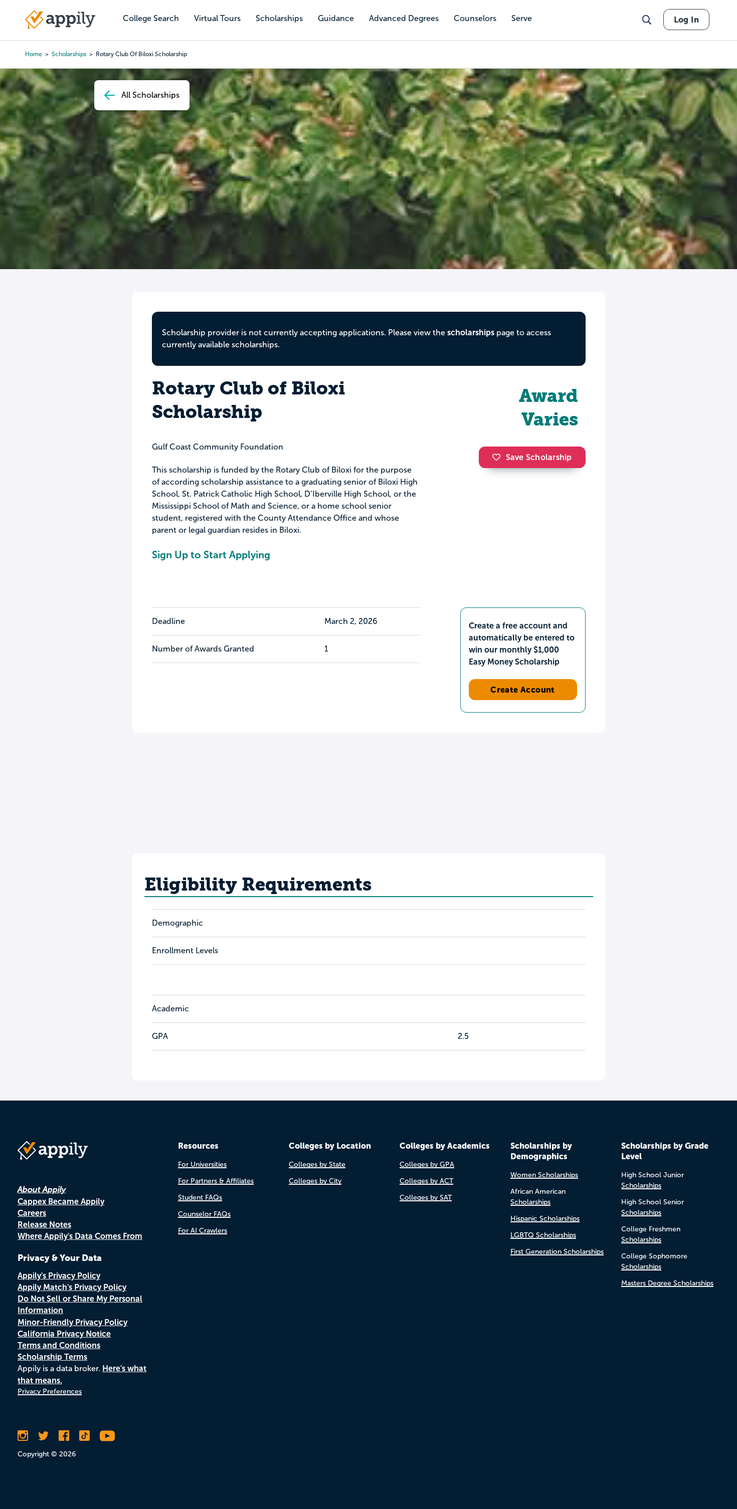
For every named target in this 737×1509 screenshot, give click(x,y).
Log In (686, 19)
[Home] (60, 19)
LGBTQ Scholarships (543, 1235)
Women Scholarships (544, 1175)
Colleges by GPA (427, 1164)
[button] (498, 457)
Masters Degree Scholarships (667, 1283)
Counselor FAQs (204, 1214)
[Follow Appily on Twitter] (43, 1435)
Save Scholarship (539, 457)
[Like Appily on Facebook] (64, 1435)
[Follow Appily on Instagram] (23, 1435)
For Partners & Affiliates (216, 1181)
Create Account (522, 689)
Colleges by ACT (426, 1181)
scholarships (69, 54)
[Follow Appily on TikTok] (84, 1435)
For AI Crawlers (202, 1230)
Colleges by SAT (426, 1197)
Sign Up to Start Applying (211, 554)
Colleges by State (317, 1164)
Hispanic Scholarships (545, 1218)
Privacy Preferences (50, 1391)
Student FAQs (200, 1197)
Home (33, 54)
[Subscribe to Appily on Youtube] (107, 1435)
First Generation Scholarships (557, 1251)
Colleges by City (315, 1181)
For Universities (202, 1164)
